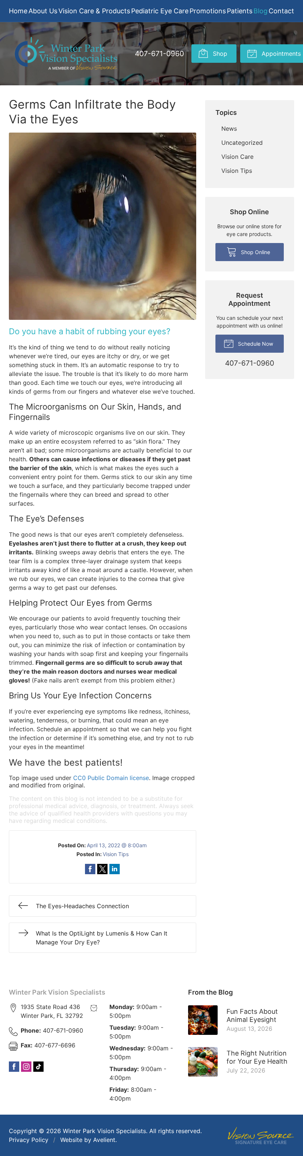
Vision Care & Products (94, 11)
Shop (219, 53)
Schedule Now (254, 344)
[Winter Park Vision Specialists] (66, 53)
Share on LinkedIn (114, 869)
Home (18, 11)
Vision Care (237, 156)
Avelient (104, 1139)
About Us (42, 11)
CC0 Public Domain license (111, 778)
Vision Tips (116, 854)
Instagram (26, 1066)
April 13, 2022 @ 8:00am (117, 845)
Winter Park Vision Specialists (57, 992)
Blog (260, 11)
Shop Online (254, 252)
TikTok (38, 1066)
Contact (281, 11)
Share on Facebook (90, 869)
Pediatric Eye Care (159, 11)
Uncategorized (242, 142)
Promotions (208, 11)
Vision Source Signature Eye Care (261, 1135)
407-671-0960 (159, 53)
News (229, 128)
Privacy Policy (28, 1139)
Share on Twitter (102, 869)
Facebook (14, 1066)
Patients (239, 11)
